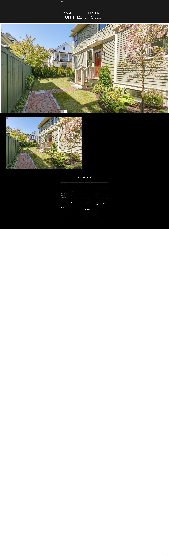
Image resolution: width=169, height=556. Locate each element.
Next (65, 111)
